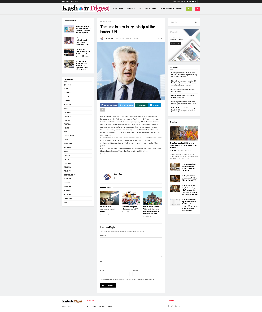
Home (63, 1)
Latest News (69, 136)
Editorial (67, 112)
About (67, 1)
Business (129, 9)
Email (102, 270)
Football (67, 124)
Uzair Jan (109, 38)
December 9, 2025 (106, 214)
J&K (103, 202)
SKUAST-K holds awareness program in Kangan (107, 209)
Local (66, 140)
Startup (67, 186)
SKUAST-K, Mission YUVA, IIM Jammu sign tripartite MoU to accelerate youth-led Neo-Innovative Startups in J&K (183, 110)
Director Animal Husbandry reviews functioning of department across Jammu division (82, 65)
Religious (67, 171)
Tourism (67, 194)
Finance (67, 120)
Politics (67, 163)
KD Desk (174, 150)
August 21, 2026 (182, 150)
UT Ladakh (68, 198)
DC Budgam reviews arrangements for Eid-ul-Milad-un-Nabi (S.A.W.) (190, 178)
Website (135, 270)
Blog (66, 89)
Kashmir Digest (67, 306)
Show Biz (179, 9)
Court (66, 97)
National (67, 147)
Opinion (67, 155)
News (121, 9)
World (136, 38)
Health (147, 9)
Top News (108, 21)
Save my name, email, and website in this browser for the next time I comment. (128, 279)
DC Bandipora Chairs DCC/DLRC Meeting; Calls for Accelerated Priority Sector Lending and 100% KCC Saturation (184, 75)
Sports (155, 9)
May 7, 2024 (126, 211)
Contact (72, 1)
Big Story (67, 85)
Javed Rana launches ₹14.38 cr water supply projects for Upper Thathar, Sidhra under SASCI (183, 145)
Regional (67, 167)
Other (66, 159)
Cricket (67, 100)
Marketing (68, 143)
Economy (67, 104)
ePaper (76, 1)
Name (103, 261)
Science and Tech (70, 175)
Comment (104, 235)
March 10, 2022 (120, 38)
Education (68, 116)
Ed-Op (139, 9)
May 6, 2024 (147, 216)
